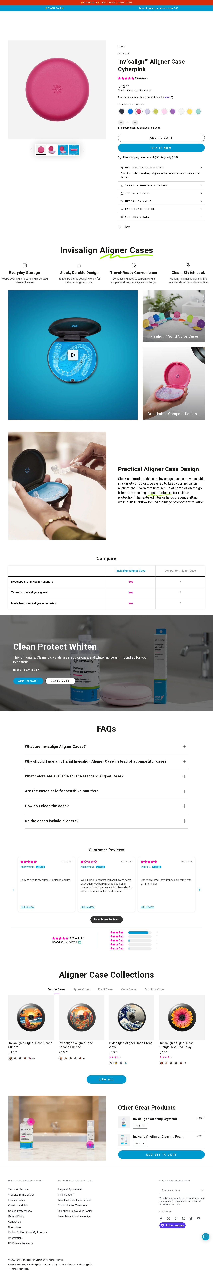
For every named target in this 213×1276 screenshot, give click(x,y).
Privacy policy (51, 1264)
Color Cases (129, 989)
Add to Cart (28, 681)
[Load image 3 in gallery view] (63, 150)
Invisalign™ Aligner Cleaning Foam (158, 1136)
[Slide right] (83, 149)
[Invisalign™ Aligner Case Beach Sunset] (31, 1017)
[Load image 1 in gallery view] (41, 150)
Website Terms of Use (21, 1194)
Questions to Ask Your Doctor (75, 1211)
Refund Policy (16, 1216)
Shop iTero (14, 1227)
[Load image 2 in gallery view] (52, 150)
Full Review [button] (27, 907)
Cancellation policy (20, 1269)
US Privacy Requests (20, 1243)
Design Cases (56, 989)
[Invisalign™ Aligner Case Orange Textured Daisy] (182, 1017)
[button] (126, 78)
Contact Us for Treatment (72, 1205)
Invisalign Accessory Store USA (30, 1260)
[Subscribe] (203, 1190)
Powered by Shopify (17, 1265)
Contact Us (14, 1221)
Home (121, 46)
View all (107, 1079)
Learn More (60, 681)
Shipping (122, 90)
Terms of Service (18, 1189)
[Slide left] (31, 149)
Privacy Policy (16, 1200)
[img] (29, 861)
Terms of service (68, 1264)
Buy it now (161, 148)
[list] (106, 273)
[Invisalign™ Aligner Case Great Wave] (131, 1017)
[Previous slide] (13, 889)
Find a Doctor (65, 1194)
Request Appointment (70, 1189)
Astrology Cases (155, 989)
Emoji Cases (105, 989)
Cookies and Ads (18, 1205)
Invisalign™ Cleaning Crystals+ (155, 1119)
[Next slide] (199, 889)
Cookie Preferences (20, 1211)
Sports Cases (81, 989)
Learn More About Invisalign (74, 1216)
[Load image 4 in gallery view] (74, 150)
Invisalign (124, 53)
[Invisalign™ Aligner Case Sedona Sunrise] (81, 1017)
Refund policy (35, 1264)
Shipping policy (86, 1264)
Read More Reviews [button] (106, 919)
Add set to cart (161, 1154)
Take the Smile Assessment (74, 1200)
